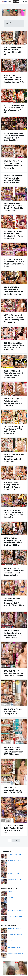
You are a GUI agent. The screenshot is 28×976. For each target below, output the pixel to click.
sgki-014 (10, 891)
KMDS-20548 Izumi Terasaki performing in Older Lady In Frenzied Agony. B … (14, 513)
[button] (15, 1)
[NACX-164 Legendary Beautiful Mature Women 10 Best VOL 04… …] (14, 38)
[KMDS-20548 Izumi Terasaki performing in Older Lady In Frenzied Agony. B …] (14, 500)
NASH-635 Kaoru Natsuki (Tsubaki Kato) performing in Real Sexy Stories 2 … (14, 571)
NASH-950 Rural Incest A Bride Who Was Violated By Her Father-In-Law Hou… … (14, 234)
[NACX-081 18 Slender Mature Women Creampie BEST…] (14, 693)
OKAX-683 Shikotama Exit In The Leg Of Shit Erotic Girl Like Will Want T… (13, 829)
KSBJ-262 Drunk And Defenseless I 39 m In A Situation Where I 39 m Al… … (14, 262)
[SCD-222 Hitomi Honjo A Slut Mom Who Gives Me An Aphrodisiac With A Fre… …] (14, 333)
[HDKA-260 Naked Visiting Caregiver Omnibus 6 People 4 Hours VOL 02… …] (14, 473)
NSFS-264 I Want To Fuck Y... (15, 904)
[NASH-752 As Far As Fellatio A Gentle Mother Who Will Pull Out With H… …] (14, 389)
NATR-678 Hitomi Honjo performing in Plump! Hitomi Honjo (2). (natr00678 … (13, 541)
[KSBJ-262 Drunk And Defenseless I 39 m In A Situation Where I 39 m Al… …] (14, 249)
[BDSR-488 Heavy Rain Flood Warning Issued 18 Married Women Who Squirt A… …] (14, 361)
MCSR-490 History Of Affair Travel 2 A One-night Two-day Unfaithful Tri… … (13, 430)
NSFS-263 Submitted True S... (15, 916)
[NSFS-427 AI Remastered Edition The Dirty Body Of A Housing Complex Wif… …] (14, 65)
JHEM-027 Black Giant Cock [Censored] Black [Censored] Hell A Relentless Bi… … (14, 136)
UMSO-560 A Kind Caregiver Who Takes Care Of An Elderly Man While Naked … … (14, 206)
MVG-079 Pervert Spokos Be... (15, 910)
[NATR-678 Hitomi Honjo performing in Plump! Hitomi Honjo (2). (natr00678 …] (14, 528)
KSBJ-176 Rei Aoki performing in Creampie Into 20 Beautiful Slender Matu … (14, 603)
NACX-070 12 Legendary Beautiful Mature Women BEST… (13, 790)
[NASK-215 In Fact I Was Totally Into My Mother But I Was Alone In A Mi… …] (14, 96)
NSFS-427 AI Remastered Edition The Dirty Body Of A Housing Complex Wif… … (14, 79)
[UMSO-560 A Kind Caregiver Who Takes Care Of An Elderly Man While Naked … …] (14, 194)
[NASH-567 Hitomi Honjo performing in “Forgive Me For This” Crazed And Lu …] (14, 620)
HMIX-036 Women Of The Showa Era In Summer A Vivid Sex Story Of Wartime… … (13, 179)
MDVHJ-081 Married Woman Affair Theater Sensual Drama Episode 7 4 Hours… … (14, 318)
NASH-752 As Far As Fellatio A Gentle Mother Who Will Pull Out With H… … (13, 402)
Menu (26, 2)
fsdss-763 (10, 897)
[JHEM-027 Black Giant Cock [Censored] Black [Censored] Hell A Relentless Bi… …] (14, 123)
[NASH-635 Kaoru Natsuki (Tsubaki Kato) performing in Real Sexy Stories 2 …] (14, 557)
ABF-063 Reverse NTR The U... (15, 928)
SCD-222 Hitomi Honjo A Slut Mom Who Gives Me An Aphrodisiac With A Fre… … (14, 346)
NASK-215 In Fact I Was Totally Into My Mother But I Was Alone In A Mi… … (14, 108)
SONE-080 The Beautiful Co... (15, 860)
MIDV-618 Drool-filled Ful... (14, 947)
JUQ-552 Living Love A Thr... (15, 879)
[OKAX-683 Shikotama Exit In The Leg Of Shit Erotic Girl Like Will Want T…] (14, 810)
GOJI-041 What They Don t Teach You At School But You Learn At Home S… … (13, 164)
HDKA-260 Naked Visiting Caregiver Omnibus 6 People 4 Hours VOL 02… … (12, 485)
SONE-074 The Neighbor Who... (16, 873)
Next (17, 840)
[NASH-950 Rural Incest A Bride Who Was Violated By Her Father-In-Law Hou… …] (14, 222)
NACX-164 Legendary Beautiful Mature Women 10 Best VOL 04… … (13, 50)
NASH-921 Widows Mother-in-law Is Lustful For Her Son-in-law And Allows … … (14, 290)
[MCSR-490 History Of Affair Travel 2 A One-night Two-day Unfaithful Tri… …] (14, 417)
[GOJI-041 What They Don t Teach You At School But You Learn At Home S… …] (14, 151)
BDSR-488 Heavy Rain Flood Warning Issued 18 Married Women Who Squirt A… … (13, 374)
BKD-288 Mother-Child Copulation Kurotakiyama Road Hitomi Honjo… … (14, 457)
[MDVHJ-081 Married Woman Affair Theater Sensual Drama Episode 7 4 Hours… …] (14, 305)
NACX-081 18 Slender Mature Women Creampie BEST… (13, 711)
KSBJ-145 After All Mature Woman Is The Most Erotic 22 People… (14, 673)
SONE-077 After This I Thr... (15, 854)
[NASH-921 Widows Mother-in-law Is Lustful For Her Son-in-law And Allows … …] (14, 277)
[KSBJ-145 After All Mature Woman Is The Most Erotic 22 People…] (14, 655)
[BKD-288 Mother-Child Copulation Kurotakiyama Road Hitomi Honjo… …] (14, 445)
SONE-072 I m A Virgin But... (15, 867)
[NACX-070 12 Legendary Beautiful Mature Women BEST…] (14, 772)
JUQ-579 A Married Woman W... (16, 953)
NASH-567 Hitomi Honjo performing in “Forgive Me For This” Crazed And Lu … (13, 634)
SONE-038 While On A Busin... (15, 934)
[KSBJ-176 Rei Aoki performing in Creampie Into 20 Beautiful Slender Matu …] (14, 587)
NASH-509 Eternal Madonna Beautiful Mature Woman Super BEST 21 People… (13, 750)
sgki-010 (10, 941)
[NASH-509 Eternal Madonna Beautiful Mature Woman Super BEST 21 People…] (14, 731)
